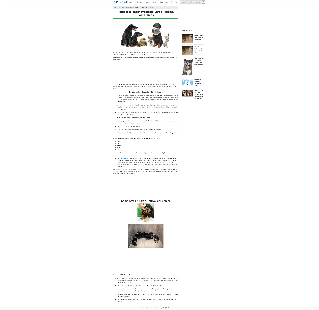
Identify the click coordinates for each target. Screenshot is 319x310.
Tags (166, 2)
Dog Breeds (121, 7)
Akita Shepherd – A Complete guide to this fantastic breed (199, 61)
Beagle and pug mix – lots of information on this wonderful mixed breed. (198, 94)
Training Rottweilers (123, 158)
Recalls (155, 2)
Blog (161, 2)
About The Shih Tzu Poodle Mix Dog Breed (199, 37)
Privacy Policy (153, 308)
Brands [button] (131, 2)
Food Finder (175, 2)
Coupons (147, 2)
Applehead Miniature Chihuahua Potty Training (199, 82)
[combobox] (191, 2)
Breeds (139, 2)
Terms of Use (145, 308)
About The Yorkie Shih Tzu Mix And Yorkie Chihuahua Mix (198, 50)
